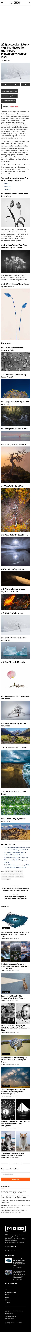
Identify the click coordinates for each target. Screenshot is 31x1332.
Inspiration (19, 874)
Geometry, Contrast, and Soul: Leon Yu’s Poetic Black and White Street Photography (15, 1123)
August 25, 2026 (15, 970)
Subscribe (15, 1179)
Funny (7, 1297)
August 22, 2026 (14, 1157)
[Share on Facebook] (6, 84)
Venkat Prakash (6, 970)
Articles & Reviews (10, 1292)
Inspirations (6, 928)
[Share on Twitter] (15, 84)
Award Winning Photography (13, 871)
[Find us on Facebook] (5, 1251)
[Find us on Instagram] (11, 1251)
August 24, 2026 (15, 1064)
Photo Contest (20, 876)
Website (6, 184)
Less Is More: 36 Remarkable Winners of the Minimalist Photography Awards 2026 (15, 934)
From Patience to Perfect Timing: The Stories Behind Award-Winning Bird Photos (14, 1060)
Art (6, 1289)
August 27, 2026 (15, 938)
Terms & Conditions (10, 1316)
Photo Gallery (6, 879)
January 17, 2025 (5, 60)
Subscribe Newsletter (8, 101)
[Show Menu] (2, 2)
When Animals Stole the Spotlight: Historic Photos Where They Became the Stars (15, 1028)
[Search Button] (29, 2)
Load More (16, 1163)
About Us (7, 1311)
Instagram (7, 186)
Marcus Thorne (6, 938)
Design (7, 1295)
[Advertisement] (15, 22)
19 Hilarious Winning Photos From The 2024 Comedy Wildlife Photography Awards (16, 860)
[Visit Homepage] (15, 2)
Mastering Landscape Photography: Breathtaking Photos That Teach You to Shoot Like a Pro (15, 966)
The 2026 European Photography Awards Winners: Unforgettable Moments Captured (13, 1092)
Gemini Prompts (9, 1318)
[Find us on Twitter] (8, 1251)
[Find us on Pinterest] (14, 1251)
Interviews (8, 1300)
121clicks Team (14, 106)
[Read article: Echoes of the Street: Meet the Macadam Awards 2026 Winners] (15, 983)
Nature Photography (8, 876)
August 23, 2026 (15, 1128)
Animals (5, 1022)
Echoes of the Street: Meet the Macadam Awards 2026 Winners (12, 997)
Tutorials (7, 1302)
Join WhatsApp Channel (9, 96)
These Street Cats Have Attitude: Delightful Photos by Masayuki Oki (13, 1154)
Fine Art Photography (8, 874)
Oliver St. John (5, 1000)
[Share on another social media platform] (25, 84)
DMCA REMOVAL (17, 1311)
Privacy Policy (9, 1313)
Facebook (7, 189)
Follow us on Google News (9, 91)
